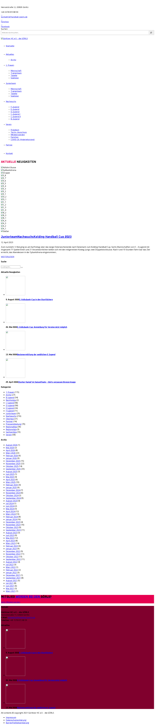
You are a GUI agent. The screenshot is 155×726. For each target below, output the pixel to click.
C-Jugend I (15, 114)
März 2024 (10, 514)
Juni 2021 (10, 586)
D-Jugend (15, 112)
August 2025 (11, 471)
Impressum (11, 717)
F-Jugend (15, 107)
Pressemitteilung (13, 424)
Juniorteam (11, 83)
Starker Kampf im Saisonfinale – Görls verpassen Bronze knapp (47, 382)
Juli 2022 (9, 564)
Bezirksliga (11, 400)
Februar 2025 (12, 485)
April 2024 (10, 511)
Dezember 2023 (13, 522)
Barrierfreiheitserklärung (17, 722)
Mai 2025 (10, 477)
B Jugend (10, 397)
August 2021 (11, 580)
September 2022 (13, 559)
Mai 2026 (10, 447)
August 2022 (11, 562)
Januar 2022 (11, 572)
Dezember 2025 (13, 461)
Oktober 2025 (12, 466)
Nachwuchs (11, 101)
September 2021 (13, 578)
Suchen (4, 29)
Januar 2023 (11, 548)
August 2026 (11, 445)
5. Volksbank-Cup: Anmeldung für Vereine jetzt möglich (42, 327)
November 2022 (13, 554)
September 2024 (13, 498)
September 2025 (13, 469)
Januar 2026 (11, 458)
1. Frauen (10, 65)
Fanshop (14, 137)
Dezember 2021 (13, 575)
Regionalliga (11, 426)
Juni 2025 (10, 474)
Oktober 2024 (12, 495)
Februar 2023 (12, 546)
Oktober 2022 (12, 556)
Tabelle (14, 75)
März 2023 (10, 543)
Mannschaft (16, 71)
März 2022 (10, 567)
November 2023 (13, 524)
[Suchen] (151, 32)
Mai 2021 (10, 588)
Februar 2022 (12, 570)
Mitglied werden (18, 135)
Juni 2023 (10, 535)
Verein (9, 124)
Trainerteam (16, 73)
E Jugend (10, 408)
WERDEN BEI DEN (26, 596)
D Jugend (10, 405)
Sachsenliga (11, 432)
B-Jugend (15, 119)
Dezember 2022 (13, 551)
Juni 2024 (10, 506)
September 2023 (13, 530)
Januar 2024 (11, 519)
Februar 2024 (12, 516)
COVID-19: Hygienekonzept (23, 140)
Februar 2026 (12, 455)
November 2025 (13, 463)
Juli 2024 (9, 503)
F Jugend (10, 410)
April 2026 (10, 450)
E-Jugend (15, 109)
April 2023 (10, 540)
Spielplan (15, 78)
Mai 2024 (10, 508)
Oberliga (10, 418)
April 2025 (10, 479)
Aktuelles (10, 54)
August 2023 (11, 532)
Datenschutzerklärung (16, 720)
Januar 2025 (11, 487)
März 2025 (10, 482)
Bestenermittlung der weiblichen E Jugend (36, 355)
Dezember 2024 (13, 490)
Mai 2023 (10, 538)
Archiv (13, 60)
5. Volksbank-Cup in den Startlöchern (36, 300)
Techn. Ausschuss (19, 132)
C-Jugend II (16, 117)
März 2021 (10, 591)
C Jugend (10, 402)
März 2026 (10, 453)
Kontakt (9, 153)
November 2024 (13, 492)
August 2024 (11, 500)
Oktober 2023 (12, 527)
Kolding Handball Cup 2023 (53, 236)
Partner (9, 145)
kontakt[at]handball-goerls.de (21, 617)
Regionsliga (11, 429)
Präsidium (15, 130)
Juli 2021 (9, 583)
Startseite (10, 46)
